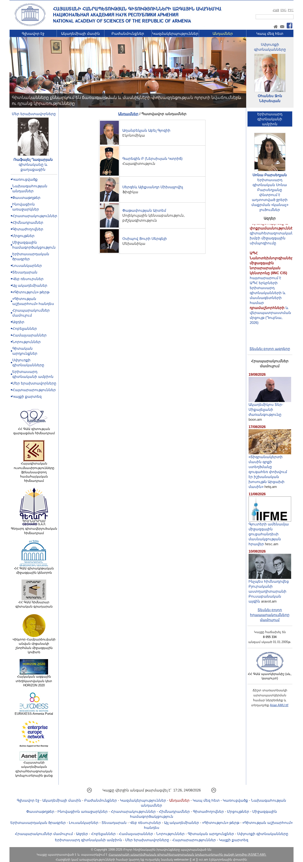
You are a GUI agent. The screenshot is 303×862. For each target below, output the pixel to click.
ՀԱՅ (276, 10)
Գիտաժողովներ (27, 229)
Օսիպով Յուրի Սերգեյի (144, 239)
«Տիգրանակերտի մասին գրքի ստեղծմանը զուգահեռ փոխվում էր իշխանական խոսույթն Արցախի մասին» (268, 472)
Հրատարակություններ (34, 216)
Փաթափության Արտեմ (144, 210)
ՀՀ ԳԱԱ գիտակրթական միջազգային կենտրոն (34, 570)
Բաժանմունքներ (127, 33)
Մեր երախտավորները (34, 114)
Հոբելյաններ (24, 328)
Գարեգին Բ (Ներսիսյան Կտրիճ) (152, 158)
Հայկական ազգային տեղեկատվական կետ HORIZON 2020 (34, 681)
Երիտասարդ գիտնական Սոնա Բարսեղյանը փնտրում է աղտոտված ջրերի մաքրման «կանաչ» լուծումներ (269, 195)
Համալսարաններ (29, 335)
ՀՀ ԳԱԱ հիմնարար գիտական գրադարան (34, 604)
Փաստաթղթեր (26, 198)
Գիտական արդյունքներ (211, 834)
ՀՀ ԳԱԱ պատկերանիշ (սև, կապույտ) (270, 676)
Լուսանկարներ (27, 266)
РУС (291, 10)
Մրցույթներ (23, 236)
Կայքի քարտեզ (27, 396)
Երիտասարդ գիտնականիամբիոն (269, 119)
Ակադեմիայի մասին (80, 33)
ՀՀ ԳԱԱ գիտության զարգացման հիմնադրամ (34, 431)
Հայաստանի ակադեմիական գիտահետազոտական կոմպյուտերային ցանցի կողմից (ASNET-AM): (187, 854)
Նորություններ (26, 342)
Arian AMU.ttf (279, 705)
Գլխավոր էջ (33, 33)
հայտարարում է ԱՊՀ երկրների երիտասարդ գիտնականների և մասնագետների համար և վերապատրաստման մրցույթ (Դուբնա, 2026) (273, 277)
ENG (283, 10)
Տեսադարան (24, 272)
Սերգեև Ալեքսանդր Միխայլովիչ (152, 187)
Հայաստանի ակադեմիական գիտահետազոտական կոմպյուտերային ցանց (34, 769)
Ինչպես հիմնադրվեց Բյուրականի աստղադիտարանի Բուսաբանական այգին (269, 591)
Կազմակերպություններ (175, 33)
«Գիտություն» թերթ (30, 292)
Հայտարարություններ (34, 390)
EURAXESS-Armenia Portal (34, 713)
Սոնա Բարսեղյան (270, 175)
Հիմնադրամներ (27, 222)
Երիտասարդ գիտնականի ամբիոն (88, 840)
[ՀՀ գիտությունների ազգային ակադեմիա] (30, 25)
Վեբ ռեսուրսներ (28, 279)
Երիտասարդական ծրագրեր (38, 823)
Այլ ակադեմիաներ (29, 285)
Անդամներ (223, 33)
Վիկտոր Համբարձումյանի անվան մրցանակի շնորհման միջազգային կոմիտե (34, 646)
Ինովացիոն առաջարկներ (83, 811)
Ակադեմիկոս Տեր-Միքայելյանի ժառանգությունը (266, 409)
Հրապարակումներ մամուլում (44, 834)
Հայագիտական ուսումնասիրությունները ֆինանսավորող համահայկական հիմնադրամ (34, 472)
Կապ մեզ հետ (269, 33)
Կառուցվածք (25, 179)
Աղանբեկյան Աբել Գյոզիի (146, 130)
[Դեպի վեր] (89, 792)
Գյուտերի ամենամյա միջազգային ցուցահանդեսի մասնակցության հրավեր (269, 534)
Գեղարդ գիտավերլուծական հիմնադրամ (34, 531)
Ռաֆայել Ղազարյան (33, 159)
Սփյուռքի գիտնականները (262, 834)
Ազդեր (18, 322)
